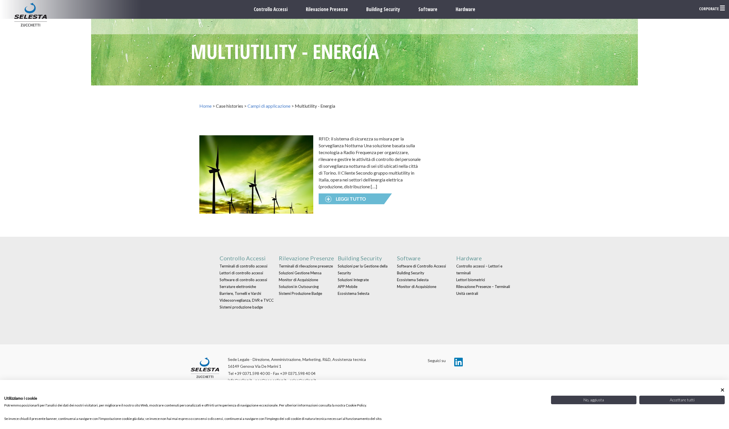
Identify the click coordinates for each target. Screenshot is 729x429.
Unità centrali (467, 293)
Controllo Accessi (271, 9)
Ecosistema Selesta (353, 293)
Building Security (383, 9)
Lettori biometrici (470, 279)
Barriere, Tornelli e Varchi (240, 293)
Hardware (465, 9)
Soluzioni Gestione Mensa (300, 273)
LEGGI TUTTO (351, 198)
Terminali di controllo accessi (243, 266)
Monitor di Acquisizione (298, 279)
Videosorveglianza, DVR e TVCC (247, 300)
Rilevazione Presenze (327, 9)
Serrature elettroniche (238, 286)
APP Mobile (347, 286)
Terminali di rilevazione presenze (306, 266)
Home (205, 106)
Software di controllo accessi (243, 279)
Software (427, 9)
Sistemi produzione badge (241, 307)
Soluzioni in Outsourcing (299, 286)
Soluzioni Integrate (353, 279)
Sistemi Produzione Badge (300, 293)
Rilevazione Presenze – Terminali (483, 286)
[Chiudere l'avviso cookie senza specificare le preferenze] (722, 389)
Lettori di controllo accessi (241, 273)
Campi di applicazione (268, 106)
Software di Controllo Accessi (421, 266)
